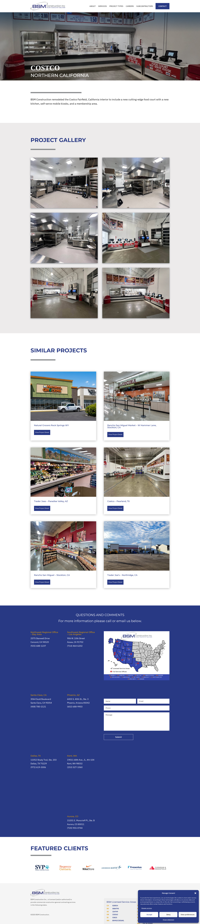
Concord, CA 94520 (40, 642)
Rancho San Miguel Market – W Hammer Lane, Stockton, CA (131, 426)
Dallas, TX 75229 (39, 763)
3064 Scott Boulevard (41, 699)
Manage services (146, 908)
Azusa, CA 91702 (75, 642)
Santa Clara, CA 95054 (41, 702)
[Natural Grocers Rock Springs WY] (63, 396)
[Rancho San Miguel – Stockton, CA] (63, 546)
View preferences (187, 914)
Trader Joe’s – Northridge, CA (122, 575)
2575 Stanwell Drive (40, 638)
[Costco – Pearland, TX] (136, 472)
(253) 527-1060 (75, 767)
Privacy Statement (168, 920)
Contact (162, 6)
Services (102, 6)
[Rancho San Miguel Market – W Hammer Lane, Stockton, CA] (136, 396)
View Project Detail (42, 432)
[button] (195, 893)
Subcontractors (144, 6)
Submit (118, 737)
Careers (130, 6)
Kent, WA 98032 (75, 763)
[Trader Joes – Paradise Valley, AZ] (63, 472)
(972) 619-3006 (38, 767)
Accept (149, 914)
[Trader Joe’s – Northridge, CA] (136, 546)
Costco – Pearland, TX (118, 501)
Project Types (116, 6)
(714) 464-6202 (75, 646)
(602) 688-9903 (75, 706)
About (92, 6)
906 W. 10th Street (76, 638)
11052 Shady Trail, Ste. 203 (44, 759)
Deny (168, 914)
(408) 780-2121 (38, 706)
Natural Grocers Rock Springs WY (51, 425)
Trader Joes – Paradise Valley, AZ (51, 501)
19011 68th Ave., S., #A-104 (80, 759)
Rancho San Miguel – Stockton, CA (52, 575)
